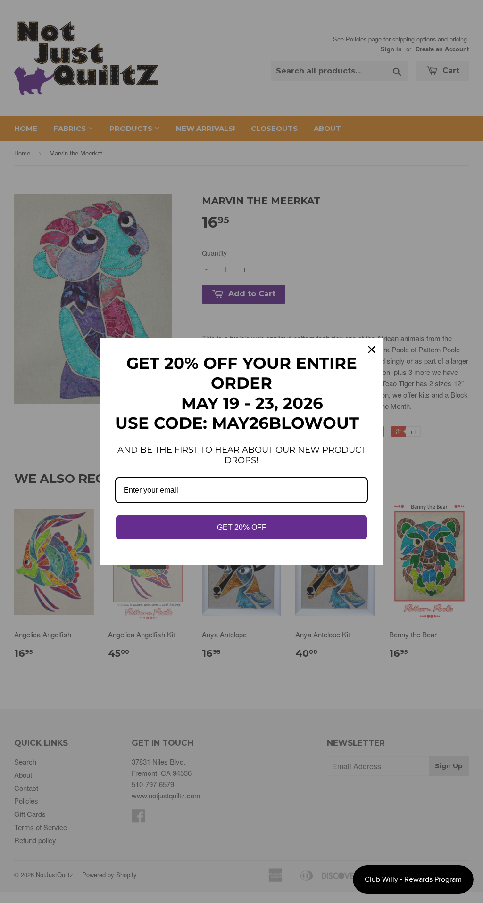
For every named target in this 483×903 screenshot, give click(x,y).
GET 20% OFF (241, 527)
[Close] (371, 349)
